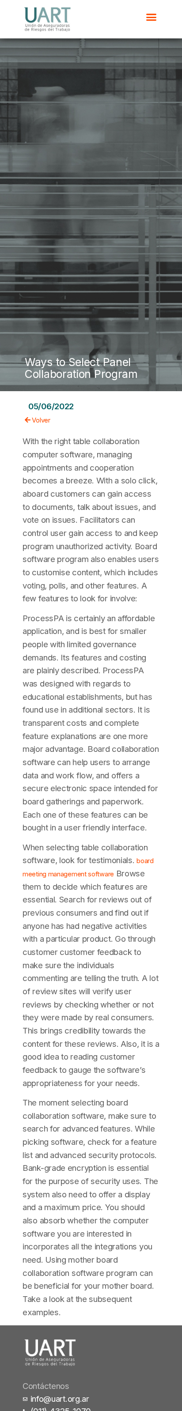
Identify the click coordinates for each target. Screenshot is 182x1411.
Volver (40, 420)
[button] (151, 17)
